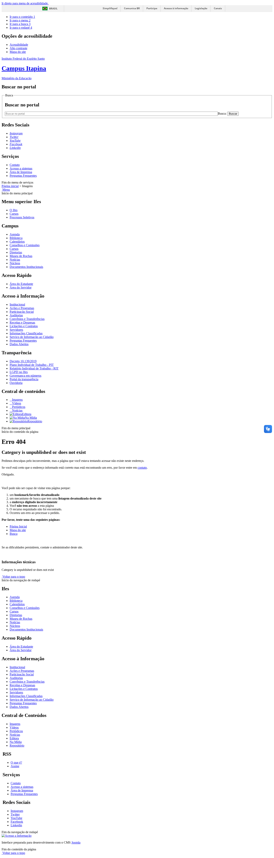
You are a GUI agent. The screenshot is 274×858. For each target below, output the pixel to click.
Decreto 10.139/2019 (23, 361)
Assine (15, 766)
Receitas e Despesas (22, 322)
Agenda (15, 234)
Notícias (15, 259)
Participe (151, 8)
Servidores (16, 329)
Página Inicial (18, 526)
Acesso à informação (176, 8)
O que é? (16, 762)
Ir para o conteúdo (22, 16)
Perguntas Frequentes (23, 175)
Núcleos (15, 263)
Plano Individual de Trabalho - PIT (32, 364)
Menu (6, 189)
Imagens (17, 399)
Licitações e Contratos (24, 326)
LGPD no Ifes (19, 372)
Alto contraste (18, 48)
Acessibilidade (19, 44)
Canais (218, 8)
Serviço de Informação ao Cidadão (32, 337)
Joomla (75, 842)
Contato (15, 165)
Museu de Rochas (21, 256)
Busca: (222, 113)
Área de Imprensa (21, 172)
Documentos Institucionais (26, 267)
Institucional (17, 304)
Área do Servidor (20, 287)
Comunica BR (132, 8)
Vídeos (16, 403)
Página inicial (10, 186)
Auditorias (16, 315)
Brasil (53, 8)
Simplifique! (110, 8)
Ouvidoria (16, 383)
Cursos (14, 213)
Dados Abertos (19, 344)
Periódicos (18, 407)
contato (142, 467)
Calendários (17, 241)
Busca (13, 533)
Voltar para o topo (13, 576)
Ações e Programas (22, 308)
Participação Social (22, 311)
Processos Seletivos (22, 217)
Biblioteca (16, 238)
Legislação (201, 8)
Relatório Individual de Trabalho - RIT (34, 368)
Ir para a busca (20, 24)
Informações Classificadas (26, 333)
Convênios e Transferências (27, 319)
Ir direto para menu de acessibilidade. (25, 3)
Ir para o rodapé (21, 27)
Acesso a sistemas (21, 168)
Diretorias (16, 252)
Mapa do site (18, 51)
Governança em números (25, 375)
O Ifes (13, 210)
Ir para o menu (20, 20)
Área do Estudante (21, 284)
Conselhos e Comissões (25, 245)
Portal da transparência (24, 379)
